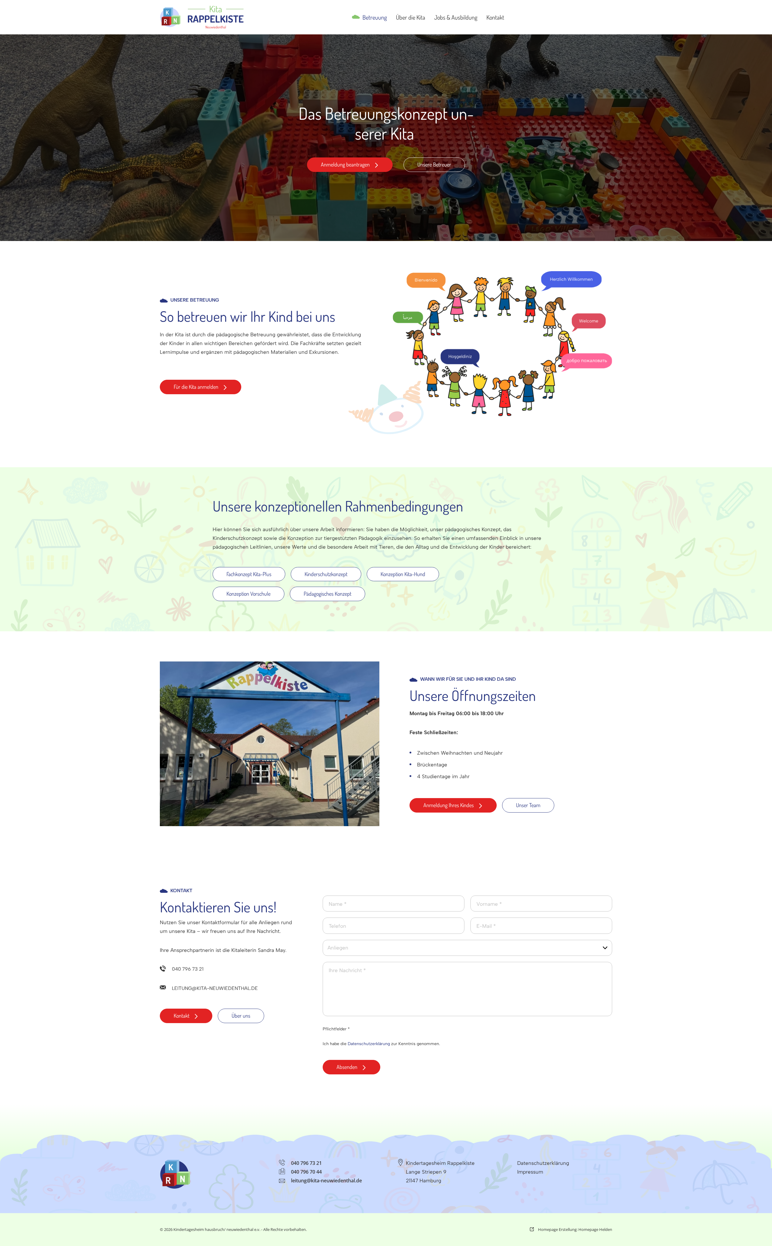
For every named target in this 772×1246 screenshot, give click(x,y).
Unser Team (528, 805)
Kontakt (181, 1015)
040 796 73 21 (188, 969)
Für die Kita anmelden (196, 386)
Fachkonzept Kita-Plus (248, 574)
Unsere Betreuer (434, 164)
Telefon (337, 926)
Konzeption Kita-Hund (403, 574)
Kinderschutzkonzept (326, 574)
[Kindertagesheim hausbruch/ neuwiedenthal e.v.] (202, 17)
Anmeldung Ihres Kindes (448, 805)
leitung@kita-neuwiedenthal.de (215, 988)
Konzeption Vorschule (248, 593)
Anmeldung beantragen (345, 164)
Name (337, 904)
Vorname (489, 904)
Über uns (241, 1015)
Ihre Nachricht (347, 970)
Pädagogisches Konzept (327, 593)
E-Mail (486, 926)
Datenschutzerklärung (369, 1043)
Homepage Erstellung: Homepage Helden (574, 1229)
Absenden (347, 1067)
